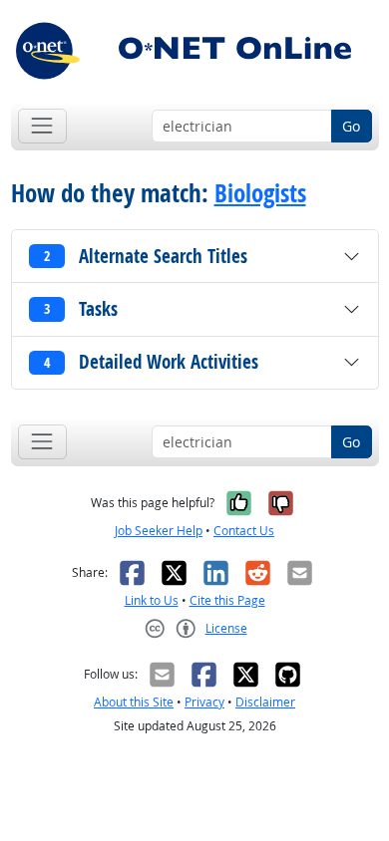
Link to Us (152, 600)
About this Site (134, 702)
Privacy (204, 702)
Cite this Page (227, 600)
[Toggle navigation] (42, 126)
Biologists (260, 192)
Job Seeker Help (158, 530)
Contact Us (243, 530)
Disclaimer (265, 702)
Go (351, 126)
